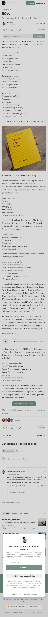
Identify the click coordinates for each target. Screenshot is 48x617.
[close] (41, 537)
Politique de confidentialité (26, 588)
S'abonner (24, 567)
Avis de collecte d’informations (30, 585)
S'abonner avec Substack (25, 576)
